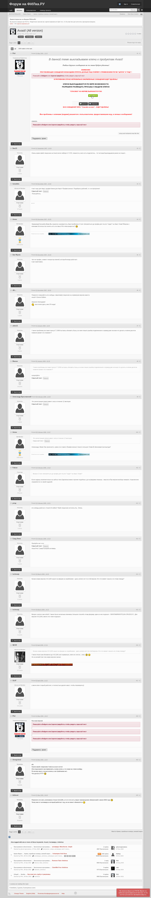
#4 (138, 219)
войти (11, 23)
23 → (73, 856)
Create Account (135, 4)
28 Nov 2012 (120, 876)
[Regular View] (12, 49)
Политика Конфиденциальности (48, 893)
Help (63, 893)
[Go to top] (75, 893)
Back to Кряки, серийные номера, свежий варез (127, 831)
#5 (138, 255)
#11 (137, 467)
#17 (137, 680)
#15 (137, 609)
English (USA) (30, 893)
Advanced (141, 9)
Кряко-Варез (18, 853)
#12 (137, 503)
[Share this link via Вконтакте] (9, 837)
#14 (137, 574)
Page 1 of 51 (13, 43)
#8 (138, 361)
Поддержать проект (39, 138)
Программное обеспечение (22, 847)
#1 (138, 53)
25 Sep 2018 (120, 869)
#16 (137, 645)
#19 (137, 759)
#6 (138, 290)
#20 (137, 795)
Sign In (126, 4)
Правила (122, 14)
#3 (138, 184)
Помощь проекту (45, 10)
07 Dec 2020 (120, 849)
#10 (137, 432)
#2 (138, 148)
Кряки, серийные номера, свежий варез (37, 853)
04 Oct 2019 (119, 856)
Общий (16, 874)
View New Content (133, 14)
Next (29, 43)
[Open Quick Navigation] (141, 14)
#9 (138, 396)
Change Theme (19, 893)
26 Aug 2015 (120, 862)
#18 (137, 716)
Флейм (23, 874)
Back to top (17, 144)
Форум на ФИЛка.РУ (27, 4)
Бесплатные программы (42, 847)
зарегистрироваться (23, 23)
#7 (138, 326)
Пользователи (31, 10)
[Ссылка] (69, 233)
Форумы (19, 10)
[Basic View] (15, 49)
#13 (137, 538)
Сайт (11, 10)
